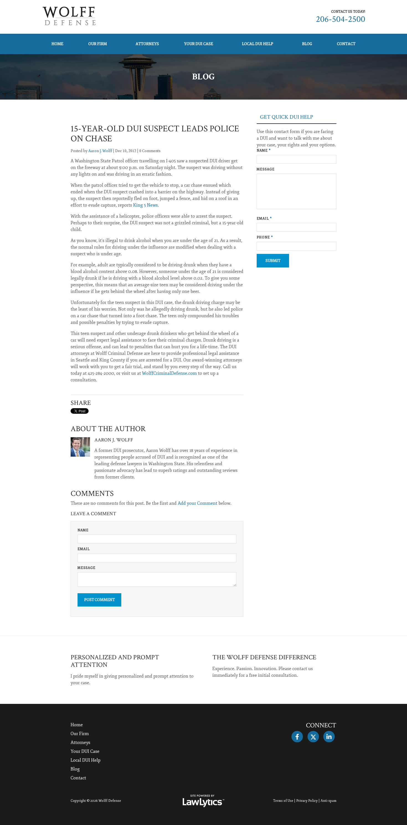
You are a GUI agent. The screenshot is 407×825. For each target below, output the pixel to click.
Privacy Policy (307, 801)
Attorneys (147, 43)
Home (57, 43)
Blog (307, 43)
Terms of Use (283, 801)
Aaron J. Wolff (100, 151)
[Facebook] (297, 737)
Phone (265, 237)
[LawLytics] (203, 801)
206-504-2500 (340, 19)
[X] (313, 737)
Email (84, 549)
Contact (346, 43)
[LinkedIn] (329, 737)
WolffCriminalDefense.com (169, 373)
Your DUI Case (198, 43)
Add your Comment (197, 503)
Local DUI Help (257, 43)
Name (83, 530)
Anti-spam (328, 801)
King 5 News (145, 205)
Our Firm (97, 43)
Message (87, 568)
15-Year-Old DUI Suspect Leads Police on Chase (155, 133)
